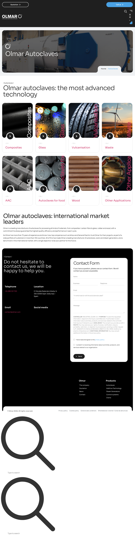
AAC (8, 200)
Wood (95, 183)
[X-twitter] (46, 313)
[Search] (28, 443)
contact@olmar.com (12, 312)
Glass (62, 131)
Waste (129, 130)
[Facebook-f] (36, 313)
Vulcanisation (95, 121)
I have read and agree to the (90, 340)
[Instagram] (36, 319)
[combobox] (67, 473)
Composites (13, 147)
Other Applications (129, 167)
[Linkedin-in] (56, 313)
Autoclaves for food (62, 166)
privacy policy (99, 340)
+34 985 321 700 (11, 291)
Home (103, 69)
